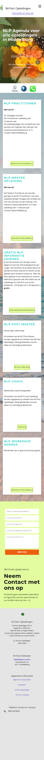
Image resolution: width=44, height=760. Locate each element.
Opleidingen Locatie (22, 659)
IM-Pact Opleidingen (22, 690)
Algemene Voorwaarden (22, 680)
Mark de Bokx (13, 711)
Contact (21, 427)
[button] (38, 62)
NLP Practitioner (22, 54)
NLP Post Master (21, 367)
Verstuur (22, 552)
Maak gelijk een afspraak (23, 13)
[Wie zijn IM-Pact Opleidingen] (22, 614)
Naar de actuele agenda (21, 164)
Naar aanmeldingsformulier (21, 310)
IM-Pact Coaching (22, 695)
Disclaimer (22, 685)
